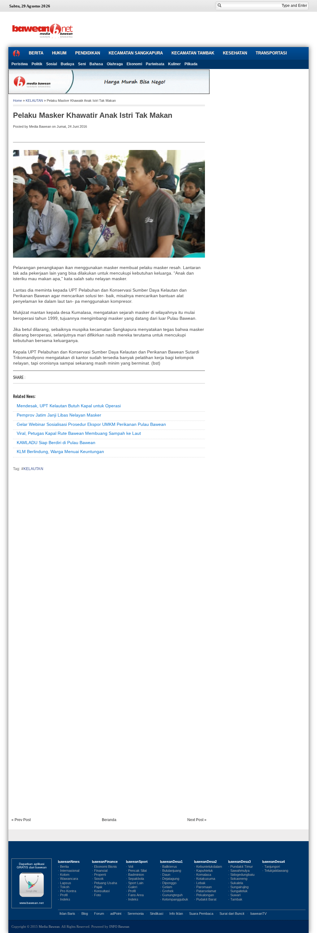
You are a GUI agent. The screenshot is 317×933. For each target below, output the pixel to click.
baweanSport (137, 861)
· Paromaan (203, 887)
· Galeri (131, 887)
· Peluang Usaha (104, 883)
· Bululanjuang (170, 870)
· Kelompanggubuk (174, 899)
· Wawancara (68, 878)
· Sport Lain (134, 883)
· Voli (129, 866)
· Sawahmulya (239, 870)
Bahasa (96, 64)
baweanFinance (105, 861)
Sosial (51, 64)
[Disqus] (109, 562)
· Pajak (97, 887)
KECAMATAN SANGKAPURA (136, 53)
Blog (84, 913)
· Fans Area (135, 895)
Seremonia (136, 913)
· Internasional (68, 870)
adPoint (115, 913)
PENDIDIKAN (87, 53)
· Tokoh (63, 887)
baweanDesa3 (239, 861)
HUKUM (59, 53)
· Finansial (99, 870)
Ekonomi (134, 64)
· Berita (63, 866)
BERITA (36, 53)
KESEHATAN (235, 53)
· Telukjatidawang (275, 870)
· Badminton (135, 874)
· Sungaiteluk (238, 891)
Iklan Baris (67, 913)
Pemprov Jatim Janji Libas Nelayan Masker (59, 415)
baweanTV (258, 913)
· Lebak (200, 883)
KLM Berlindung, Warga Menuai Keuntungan (60, 451)
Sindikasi (156, 913)
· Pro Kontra (67, 891)
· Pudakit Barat (205, 899)
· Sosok (98, 878)
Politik (37, 64)
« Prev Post (21, 820)
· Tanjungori (271, 866)
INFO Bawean (119, 926)
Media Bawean (49, 926)
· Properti (99, 874)
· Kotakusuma (204, 878)
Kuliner (174, 64)
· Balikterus (168, 866)
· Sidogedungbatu (241, 874)
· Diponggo (168, 883)
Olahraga (115, 64)
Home (17, 100)
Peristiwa (19, 64)
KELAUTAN (34, 100)
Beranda (109, 820)
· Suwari (234, 895)
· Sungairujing (238, 887)
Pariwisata (155, 64)
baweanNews (69, 861)
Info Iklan (176, 913)
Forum (99, 913)
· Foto (96, 895)
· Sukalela (235, 883)
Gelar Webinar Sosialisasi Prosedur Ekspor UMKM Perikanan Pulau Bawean (91, 424)
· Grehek (167, 891)
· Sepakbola (135, 878)
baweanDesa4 (273, 861)
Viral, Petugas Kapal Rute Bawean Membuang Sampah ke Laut (79, 433)
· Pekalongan (204, 895)
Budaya (67, 64)
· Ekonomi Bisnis (104, 866)
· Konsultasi (101, 891)
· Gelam (166, 887)
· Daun (165, 874)
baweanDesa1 (171, 861)
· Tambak (235, 899)
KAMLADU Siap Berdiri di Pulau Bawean (56, 442)
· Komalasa (202, 874)
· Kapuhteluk (203, 870)
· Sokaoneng (237, 878)
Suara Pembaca (201, 913)
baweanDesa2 (205, 861)
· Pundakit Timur (240, 866)
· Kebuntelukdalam (208, 866)
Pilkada (191, 64)
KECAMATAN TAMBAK (193, 53)
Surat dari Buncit (231, 913)
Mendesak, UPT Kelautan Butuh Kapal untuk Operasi (69, 405)
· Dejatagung (169, 878)
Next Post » (196, 820)
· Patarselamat (205, 891)
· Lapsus (64, 883)
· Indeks (64, 899)
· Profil (62, 895)
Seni (82, 64)
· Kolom (63, 874)
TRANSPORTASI (271, 53)
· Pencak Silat (136, 870)
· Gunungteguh (171, 895)
